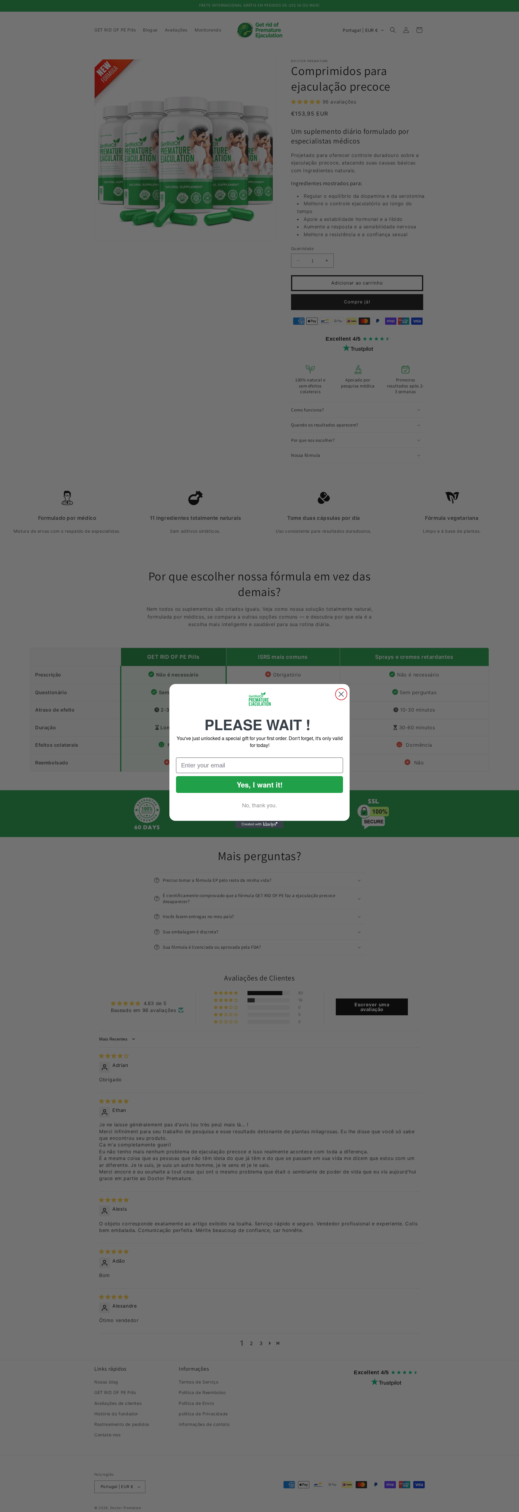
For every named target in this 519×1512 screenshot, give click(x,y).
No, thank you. (259, 805)
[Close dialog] (341, 694)
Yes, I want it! (260, 784)
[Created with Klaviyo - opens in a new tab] (259, 824)
